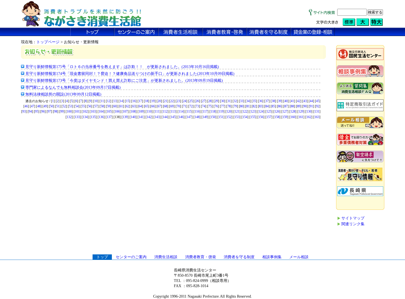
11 (102, 101)
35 (254, 101)
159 (284, 117)
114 (181, 111)
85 (273, 106)
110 (149, 111)
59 (108, 106)
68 (165, 106)
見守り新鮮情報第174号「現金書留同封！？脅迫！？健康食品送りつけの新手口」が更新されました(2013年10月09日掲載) (129, 74)
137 (109, 117)
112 (165, 111)
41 (292, 101)
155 (252, 117)
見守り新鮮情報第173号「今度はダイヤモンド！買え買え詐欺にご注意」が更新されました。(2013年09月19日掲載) (124, 80)
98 (55, 111)
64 (140, 106)
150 (212, 117)
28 (210, 101)
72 (191, 106)
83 (260, 106)
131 (316, 111)
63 (134, 106)
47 (32, 106)
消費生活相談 (165, 257)
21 (165, 101)
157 (268, 117)
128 (292, 111)
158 (276, 117)
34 (248, 101)
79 (235, 106)
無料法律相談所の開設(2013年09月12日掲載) (63, 94)
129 (300, 111)
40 (286, 101)
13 (115, 101)
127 (284, 111)
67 (159, 106)
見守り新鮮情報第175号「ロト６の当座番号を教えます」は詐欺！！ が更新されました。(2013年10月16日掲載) (122, 67)
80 (241, 106)
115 (189, 111)
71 (184, 106)
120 (228, 111)
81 (248, 106)
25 (191, 101)
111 (157, 111)
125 (268, 111)
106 (117, 111)
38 (273, 101)
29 (216, 101)
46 (26, 106)
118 (212, 111)
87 (286, 106)
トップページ (48, 42)
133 (77, 117)
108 (133, 111)
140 (133, 117)
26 (197, 101)
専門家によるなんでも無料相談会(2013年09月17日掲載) (73, 87)
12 (108, 101)
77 (222, 106)
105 (109, 111)
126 (276, 111)
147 (189, 117)
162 (308, 117)
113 (173, 111)
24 (184, 101)
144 (165, 117)
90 (305, 106)
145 (173, 117)
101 (77, 111)
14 (121, 101)
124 (260, 111)
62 (127, 106)
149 (204, 117)
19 (153, 101)
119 (220, 111)
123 (252, 111)
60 (115, 106)
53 (70, 106)
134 (85, 117)
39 (279, 101)
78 (229, 106)
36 (260, 101)
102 (85, 111)
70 (178, 106)
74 (203, 106)
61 (121, 106)
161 (300, 117)
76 (216, 106)
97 (49, 111)
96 (43, 111)
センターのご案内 (131, 257)
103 (93, 111)
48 (38, 106)
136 (101, 117)
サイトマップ (352, 218)
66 (153, 106)
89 (298, 106)
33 (241, 101)
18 (146, 101)
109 (141, 111)
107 (125, 111)
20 (159, 101)
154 (244, 117)
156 (260, 117)
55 (83, 106)
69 (172, 106)
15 (127, 101)
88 (292, 106)
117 (204, 111)
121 (236, 111)
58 (102, 106)
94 (30, 111)
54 (77, 106)
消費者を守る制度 (239, 257)
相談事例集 (272, 257)
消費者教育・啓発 (200, 257)
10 (96, 101)
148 (197, 117)
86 (279, 106)
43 (305, 101)
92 (317, 106)
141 (141, 117)
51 (58, 106)
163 (316, 117)
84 (267, 106)
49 (45, 106)
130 (308, 111)
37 (267, 101)
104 (101, 111)
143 (157, 117)
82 (254, 106)
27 (203, 101)
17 (140, 101)
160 (292, 117)
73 (197, 106)
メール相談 (299, 257)
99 (62, 111)
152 (228, 117)
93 (24, 111)
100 (69, 111)
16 (134, 101)
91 (311, 106)
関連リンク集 (352, 224)
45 (317, 101)
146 (181, 117)
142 (149, 117)
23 (178, 101)
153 (236, 117)
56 (89, 106)
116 (197, 111)
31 (229, 101)
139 (125, 117)
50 (51, 106)
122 (244, 111)
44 (311, 101)
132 (69, 117)
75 (210, 106)
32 (235, 101)
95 (36, 111)
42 (298, 101)
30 (222, 101)
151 (220, 117)
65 (146, 106)
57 (96, 106)
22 (172, 101)
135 (93, 117)
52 (64, 106)
